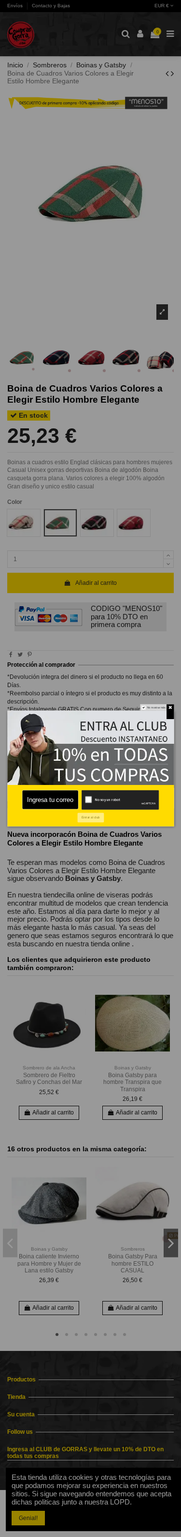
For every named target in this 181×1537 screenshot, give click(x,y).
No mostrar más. (156, 707)
